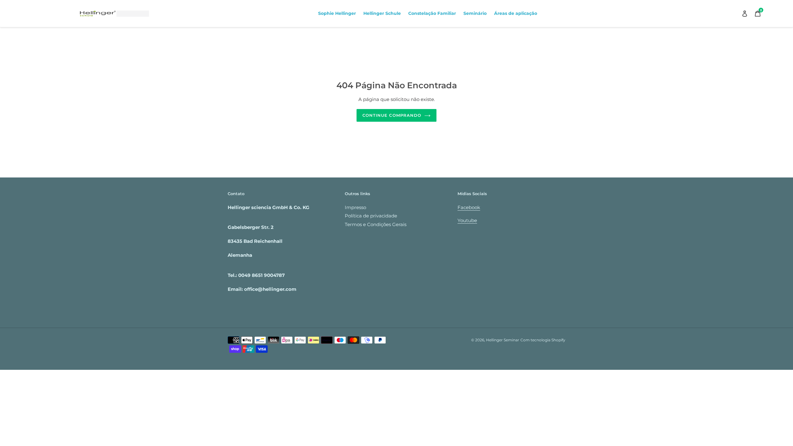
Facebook (469, 207)
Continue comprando (391, 115)
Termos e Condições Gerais (375, 224)
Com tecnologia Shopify (542, 340)
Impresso (355, 207)
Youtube (467, 220)
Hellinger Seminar (502, 340)
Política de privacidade (371, 216)
